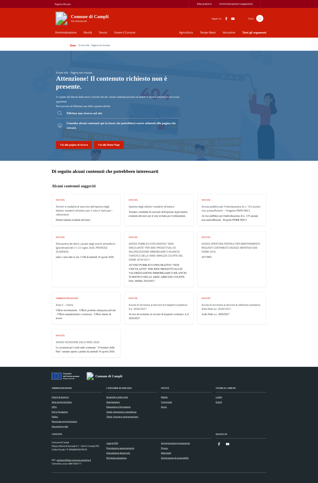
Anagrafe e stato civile (117, 397)
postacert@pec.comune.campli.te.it (74, 460)
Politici (55, 417)
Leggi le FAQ (112, 443)
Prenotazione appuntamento (120, 448)
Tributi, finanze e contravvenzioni (122, 417)
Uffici (54, 407)
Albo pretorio (204, 4)
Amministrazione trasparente (236, 4)
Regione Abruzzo (63, 4)
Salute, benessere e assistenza (121, 412)
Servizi (103, 32)
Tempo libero (208, 32)
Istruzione (229, 32)
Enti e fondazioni (60, 412)
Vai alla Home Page (109, 144)
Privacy (164, 448)
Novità (88, 32)
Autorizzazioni (113, 402)
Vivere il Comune (124, 32)
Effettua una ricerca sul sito (84, 113)
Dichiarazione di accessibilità (174, 458)
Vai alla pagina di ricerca (74, 144)
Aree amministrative (62, 402)
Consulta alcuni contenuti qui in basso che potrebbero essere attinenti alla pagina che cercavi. (121, 125)
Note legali (166, 453)
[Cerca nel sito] (259, 18)
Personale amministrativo (64, 421)
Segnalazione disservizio (118, 453)
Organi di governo (60, 397)
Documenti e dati (60, 426)
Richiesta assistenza (116, 458)
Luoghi (219, 397)
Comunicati (166, 402)
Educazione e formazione (118, 407)
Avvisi (164, 407)
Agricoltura (186, 32)
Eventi (219, 402)
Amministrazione (66, 32)
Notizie (164, 397)
